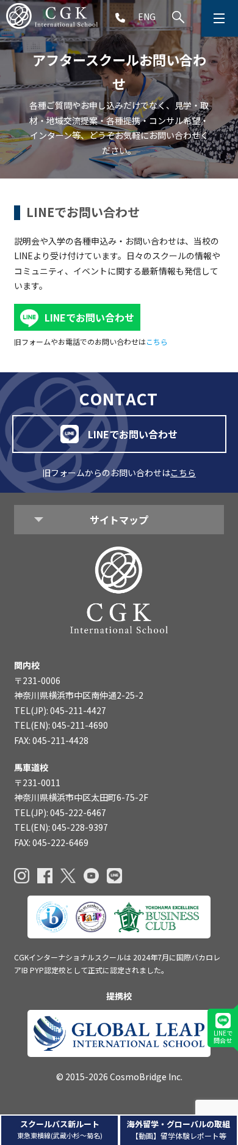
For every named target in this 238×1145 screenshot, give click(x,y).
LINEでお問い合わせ (89, 317)
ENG (147, 16)
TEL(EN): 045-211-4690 (61, 725)
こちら (157, 341)
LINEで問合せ (223, 1036)
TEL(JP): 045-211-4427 (60, 710)
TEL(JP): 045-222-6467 (60, 812)
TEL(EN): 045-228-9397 (61, 827)
